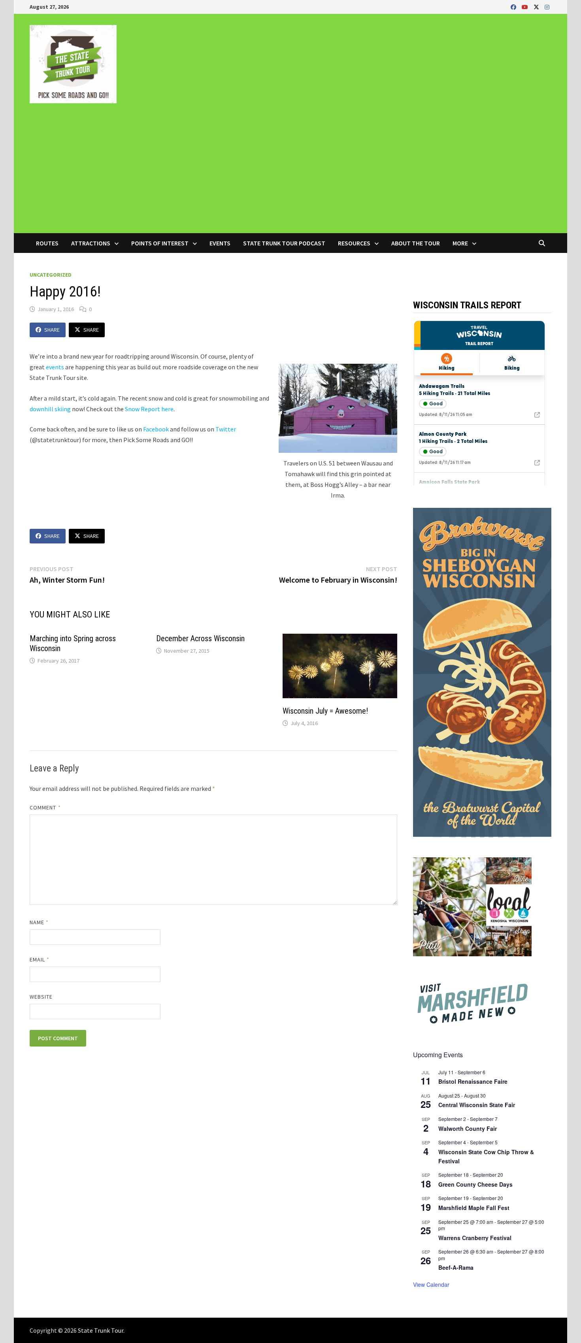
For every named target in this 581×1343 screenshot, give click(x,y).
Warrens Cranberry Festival (474, 1238)
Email (40, 959)
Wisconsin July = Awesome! (325, 711)
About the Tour (415, 243)
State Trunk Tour (100, 1330)
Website (41, 996)
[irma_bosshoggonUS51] (338, 408)
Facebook (156, 429)
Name (39, 922)
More (460, 243)
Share (52, 329)
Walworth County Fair (467, 1128)
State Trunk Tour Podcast (284, 243)
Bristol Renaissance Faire (472, 1081)
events (55, 367)
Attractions (90, 243)
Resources (354, 243)
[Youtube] (526, 6)
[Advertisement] (290, 173)
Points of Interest (160, 243)
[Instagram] (547, 6)
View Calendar (431, 1284)
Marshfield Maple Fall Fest (473, 1208)
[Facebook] (514, 6)
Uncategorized (51, 274)
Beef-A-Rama (455, 1267)
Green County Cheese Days (475, 1184)
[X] (537, 6)
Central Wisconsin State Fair (476, 1105)
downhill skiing (50, 409)
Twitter (225, 429)
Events (219, 243)
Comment (45, 807)
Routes (47, 243)
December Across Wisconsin (200, 638)
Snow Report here (149, 409)
